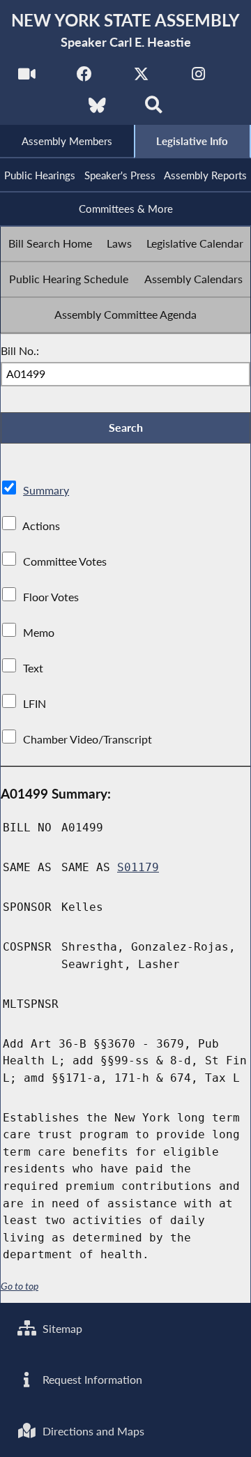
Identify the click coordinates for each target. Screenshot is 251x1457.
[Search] (153, 109)
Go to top (19, 1286)
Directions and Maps (92, 1430)
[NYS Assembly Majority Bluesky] (97, 109)
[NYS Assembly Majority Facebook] (84, 77)
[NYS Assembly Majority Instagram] (198, 77)
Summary (46, 490)
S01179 (138, 867)
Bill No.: (20, 350)
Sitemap (61, 1328)
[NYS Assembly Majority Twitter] (141, 77)
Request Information (91, 1379)
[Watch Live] (27, 77)
